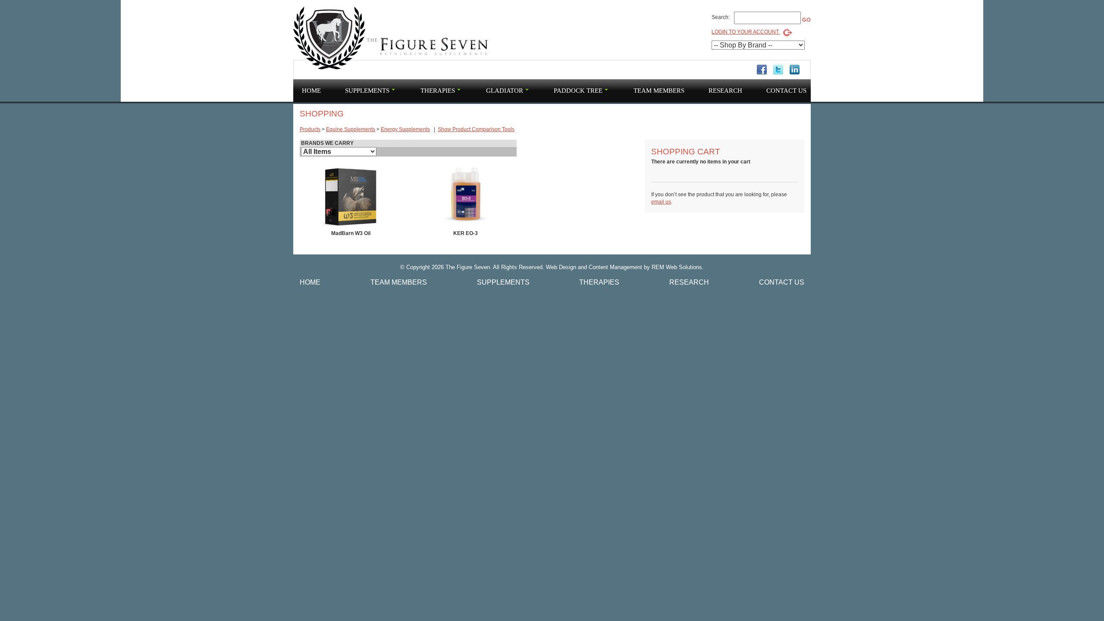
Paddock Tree (578, 90)
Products (310, 129)
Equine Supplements (350, 129)
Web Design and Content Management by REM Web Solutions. (625, 267)
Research (725, 90)
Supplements (367, 90)
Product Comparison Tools (476, 129)
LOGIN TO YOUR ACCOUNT (746, 32)
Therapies (437, 90)
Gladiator (504, 90)
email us (661, 202)
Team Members (659, 90)
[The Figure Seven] (391, 38)
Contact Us (786, 90)
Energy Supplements (405, 129)
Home (311, 90)
